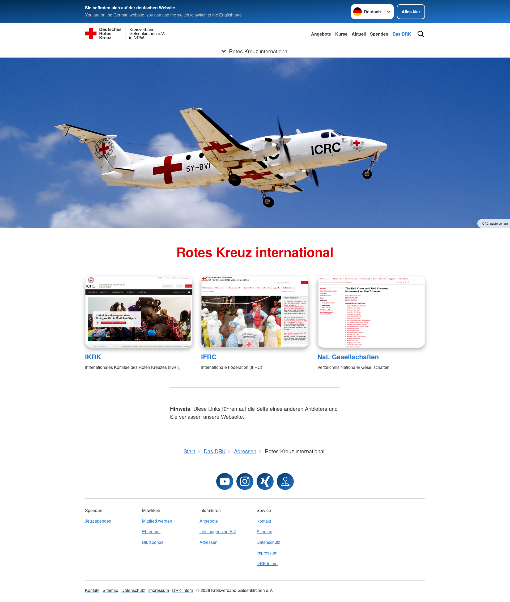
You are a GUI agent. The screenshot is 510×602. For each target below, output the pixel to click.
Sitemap (264, 531)
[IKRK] (139, 312)
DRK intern (267, 563)
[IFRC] (255, 312)
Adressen (208, 542)
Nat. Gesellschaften (348, 356)
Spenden (379, 34)
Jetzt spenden (98, 521)
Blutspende (153, 542)
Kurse (341, 34)
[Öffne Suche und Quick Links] (420, 34)
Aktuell (359, 34)
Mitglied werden (157, 521)
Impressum (267, 553)
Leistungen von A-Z (217, 531)
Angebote (321, 34)
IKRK (93, 356)
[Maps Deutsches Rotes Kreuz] (285, 481)
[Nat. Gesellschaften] (371, 312)
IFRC (208, 356)
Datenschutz (268, 542)
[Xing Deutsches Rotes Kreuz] (265, 481)
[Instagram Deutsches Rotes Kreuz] (244, 481)
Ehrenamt (151, 531)
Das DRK (402, 34)
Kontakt (264, 521)
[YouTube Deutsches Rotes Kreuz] (224, 481)
